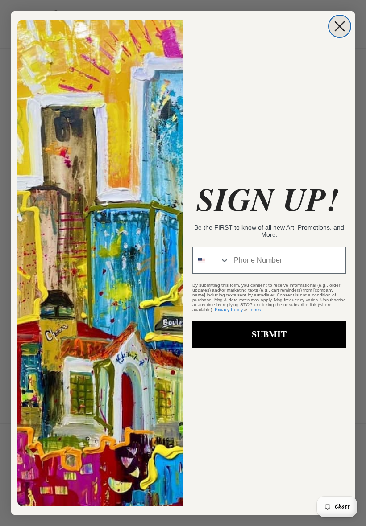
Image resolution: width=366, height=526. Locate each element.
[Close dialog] (340, 26)
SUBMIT (269, 334)
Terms (255, 309)
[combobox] (211, 260)
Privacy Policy (229, 309)
